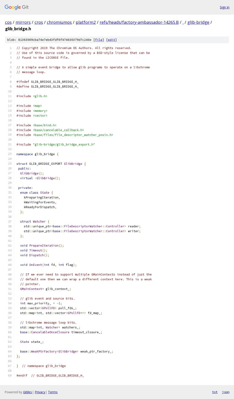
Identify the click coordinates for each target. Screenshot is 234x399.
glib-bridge (198, 22)
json (225, 392)
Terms (53, 392)
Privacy (40, 392)
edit (111, 40)
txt (215, 392)
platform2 (86, 22)
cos (8, 22)
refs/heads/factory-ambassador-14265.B (139, 22)
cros (39, 22)
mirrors (23, 22)
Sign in (224, 7)
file (98, 40)
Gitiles (27, 392)
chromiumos (59, 22)
